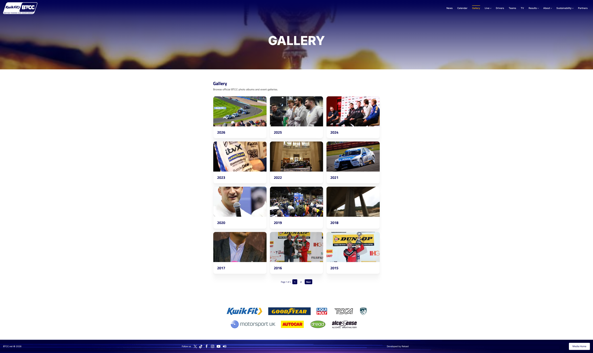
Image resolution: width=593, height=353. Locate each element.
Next (308, 281)
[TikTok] (200, 346)
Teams (512, 8)
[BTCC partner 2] (289, 311)
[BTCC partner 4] (343, 311)
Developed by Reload (398, 346)
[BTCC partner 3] (322, 311)
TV (522, 8)
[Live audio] (224, 346)
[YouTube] (218, 346)
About (546, 8)
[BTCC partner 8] (318, 324)
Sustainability (564, 8)
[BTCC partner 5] (363, 311)
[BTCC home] (20, 8)
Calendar (462, 8)
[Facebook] (206, 346)
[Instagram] (212, 346)
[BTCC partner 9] (344, 324)
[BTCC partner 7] (292, 324)
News (449, 8)
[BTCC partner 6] (253, 324)
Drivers (500, 8)
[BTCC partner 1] (244, 311)
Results (533, 8)
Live (487, 8)
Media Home (579, 346)
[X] (195, 346)
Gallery (476, 8)
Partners (583, 8)
